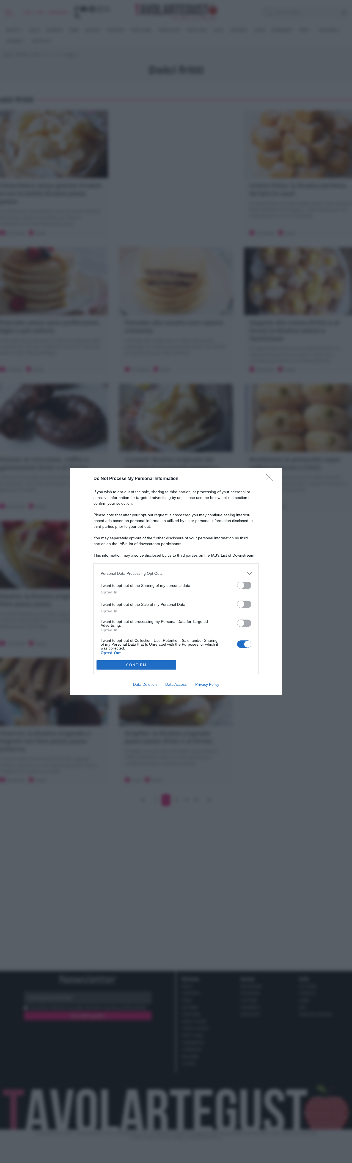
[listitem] (176, 573)
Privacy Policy (207, 684)
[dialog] (176, 581)
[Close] (271, 479)
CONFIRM (136, 665)
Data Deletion (145, 684)
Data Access (176, 684)
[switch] (244, 585)
